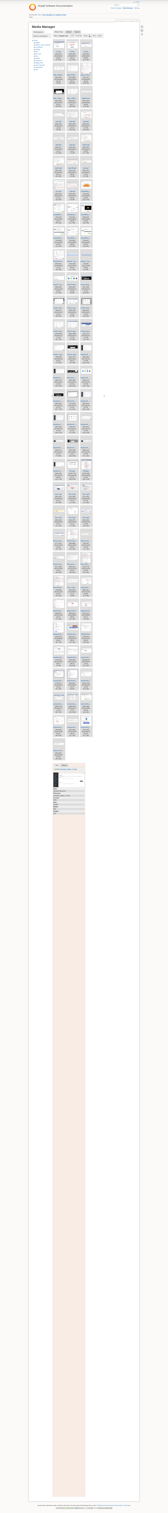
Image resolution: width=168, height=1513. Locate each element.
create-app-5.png (73, 308)
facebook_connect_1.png (91, 354)
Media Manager (128, 8)
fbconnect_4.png (60, 564)
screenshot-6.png (74, 681)
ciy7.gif (58, 191)
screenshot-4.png (60, 681)
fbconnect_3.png (87, 541)
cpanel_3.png (58, 284)
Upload (68, 32)
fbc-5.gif (72, 517)
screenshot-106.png (75, 727)
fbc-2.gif (72, 494)
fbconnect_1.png (60, 541)
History (64, 765)
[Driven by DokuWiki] (107, 1508)
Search (138, 5)
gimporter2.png (87, 611)
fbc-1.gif (58, 494)
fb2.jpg (86, 471)
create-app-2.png (73, 284)
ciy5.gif (72, 145)
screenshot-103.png (88, 704)
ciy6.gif (86, 168)
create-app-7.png (60, 331)
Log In (137, 2)
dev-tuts (38, 54)
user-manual (39, 65)
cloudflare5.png (59, 238)
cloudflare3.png (73, 215)
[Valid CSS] (98, 1508)
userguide (39, 67)
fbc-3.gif (86, 494)
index (39, 15)
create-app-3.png (87, 284)
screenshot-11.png (74, 704)
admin (37, 43)
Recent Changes (116, 8)
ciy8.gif (72, 191)
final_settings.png (74, 587)
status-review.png (60, 750)
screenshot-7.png (88, 681)
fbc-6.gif (86, 517)
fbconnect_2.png (73, 541)
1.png (58, 51)
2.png (72, 51)
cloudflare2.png (59, 215)
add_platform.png (60, 75)
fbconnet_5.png (73, 564)
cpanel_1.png (72, 261)
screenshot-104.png (61, 727)
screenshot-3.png (88, 657)
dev (36, 51)
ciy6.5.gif (85, 145)
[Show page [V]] (142, 27)
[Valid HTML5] (88, 1508)
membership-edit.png (61, 657)
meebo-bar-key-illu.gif (75, 634)
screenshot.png (87, 727)
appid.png (86, 98)
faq (36, 56)
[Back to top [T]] (142, 34)
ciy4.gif (58, 145)
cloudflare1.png (87, 191)
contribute (39, 47)
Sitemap (136, 8)
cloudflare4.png (87, 215)
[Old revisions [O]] (142, 30)
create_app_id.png (74, 354)
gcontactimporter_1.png (90, 587)
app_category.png (60, 98)
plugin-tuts (39, 63)
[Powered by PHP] (79, 1508)
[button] (78, 35)
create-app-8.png (73, 331)
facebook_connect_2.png (63, 378)
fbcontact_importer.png (90, 564)
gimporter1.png (73, 611)
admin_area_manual (42, 45)
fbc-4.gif (58, 517)
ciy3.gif (86, 121)
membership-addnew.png (90, 634)
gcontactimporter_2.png (62, 611)
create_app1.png (59, 354)
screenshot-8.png (60, 704)
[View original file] (69, 780)
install (37, 58)
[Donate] (69, 1508)
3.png (86, 51)
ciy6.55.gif (72, 168)
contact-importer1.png (62, 261)
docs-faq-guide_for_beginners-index (54, 15)
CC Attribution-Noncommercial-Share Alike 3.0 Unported (113, 1505)
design (37, 49)
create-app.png (87, 331)
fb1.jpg (72, 471)
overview (38, 60)
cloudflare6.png (73, 238)
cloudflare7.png (87, 238)
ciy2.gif (72, 121)
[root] (35, 40)
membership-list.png (75, 657)
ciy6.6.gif (58, 168)
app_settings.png (74, 98)
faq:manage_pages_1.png (66, 769)
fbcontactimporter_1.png (63, 587)
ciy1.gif (58, 121)
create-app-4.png (60, 308)
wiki (36, 69)
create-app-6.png (87, 308)
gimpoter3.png (59, 634)
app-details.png (73, 75)
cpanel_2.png (86, 261)
